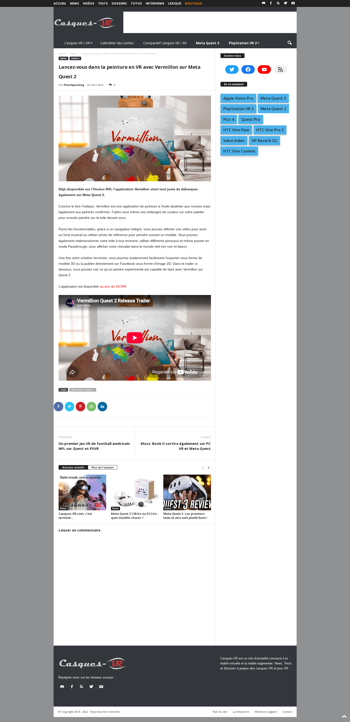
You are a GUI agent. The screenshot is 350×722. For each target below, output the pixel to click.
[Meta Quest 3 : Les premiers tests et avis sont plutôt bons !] (187, 492)
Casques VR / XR (77, 43)
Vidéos (88, 3)
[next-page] (208, 467)
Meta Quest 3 (273, 98)
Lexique (174, 3)
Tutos (136, 3)
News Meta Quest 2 (83, 389)
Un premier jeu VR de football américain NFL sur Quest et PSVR (94, 446)
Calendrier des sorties (117, 43)
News (74, 3)
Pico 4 (228, 119)
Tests (103, 3)
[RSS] (278, 3)
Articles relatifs (73, 467)
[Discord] (263, 3)
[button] (289, 43)
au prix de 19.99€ (113, 286)
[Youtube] (293, 3)
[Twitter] (286, 3)
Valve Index (234, 140)
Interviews (155, 3)
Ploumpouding (74, 85)
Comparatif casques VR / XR (164, 43)
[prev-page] (202, 467)
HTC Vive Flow (236, 130)
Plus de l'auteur (102, 467)
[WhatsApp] (91, 406)
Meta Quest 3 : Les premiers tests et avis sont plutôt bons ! (185, 515)
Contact (287, 711)
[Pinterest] (80, 406)
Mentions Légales (266, 711)
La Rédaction (241, 711)
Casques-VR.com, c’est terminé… (75, 515)
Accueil (60, 3)
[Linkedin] (102, 406)
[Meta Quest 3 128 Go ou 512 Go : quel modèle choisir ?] (135, 492)
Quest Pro (250, 119)
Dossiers (119, 3)
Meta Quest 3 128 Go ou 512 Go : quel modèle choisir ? (134, 515)
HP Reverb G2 (264, 140)
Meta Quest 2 (273, 108)
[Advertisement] (210, 22)
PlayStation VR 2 (238, 108)
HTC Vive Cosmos (239, 151)
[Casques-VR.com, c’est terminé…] (82, 492)
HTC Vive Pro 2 (270, 130)
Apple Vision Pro (238, 98)
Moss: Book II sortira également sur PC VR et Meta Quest (176, 446)
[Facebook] (271, 3)
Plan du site (220, 711)
